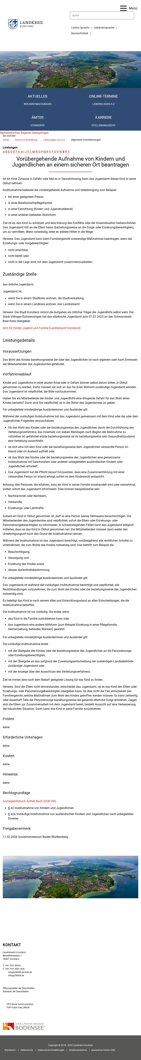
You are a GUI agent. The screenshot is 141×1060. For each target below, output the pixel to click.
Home (6, 139)
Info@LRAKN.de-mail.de (20, 972)
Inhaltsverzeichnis (78, 1050)
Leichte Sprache (80, 27)
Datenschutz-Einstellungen (51, 1050)
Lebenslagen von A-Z (54, 139)
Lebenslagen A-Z (104, 104)
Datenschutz (27, 1050)
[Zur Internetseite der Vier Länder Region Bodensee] (24, 1026)
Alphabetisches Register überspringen (24, 133)
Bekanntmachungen (37, 104)
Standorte (37, 125)
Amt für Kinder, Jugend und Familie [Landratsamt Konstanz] (41, 328)
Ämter (38, 117)
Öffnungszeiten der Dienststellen (19, 988)
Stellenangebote (103, 125)
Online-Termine (103, 96)
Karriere (103, 117)
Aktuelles (37, 96)
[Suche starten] (132, 15)
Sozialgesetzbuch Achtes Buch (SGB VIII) (29, 801)
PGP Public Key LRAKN (18, 1007)
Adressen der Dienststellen (16, 991)
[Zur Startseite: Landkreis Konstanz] (25, 24)
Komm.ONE (109, 1050)
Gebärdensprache (104, 27)
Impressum (10, 1050)
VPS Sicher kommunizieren (20, 1004)
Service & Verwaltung (26, 139)
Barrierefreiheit (79, 33)
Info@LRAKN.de (16, 975)
